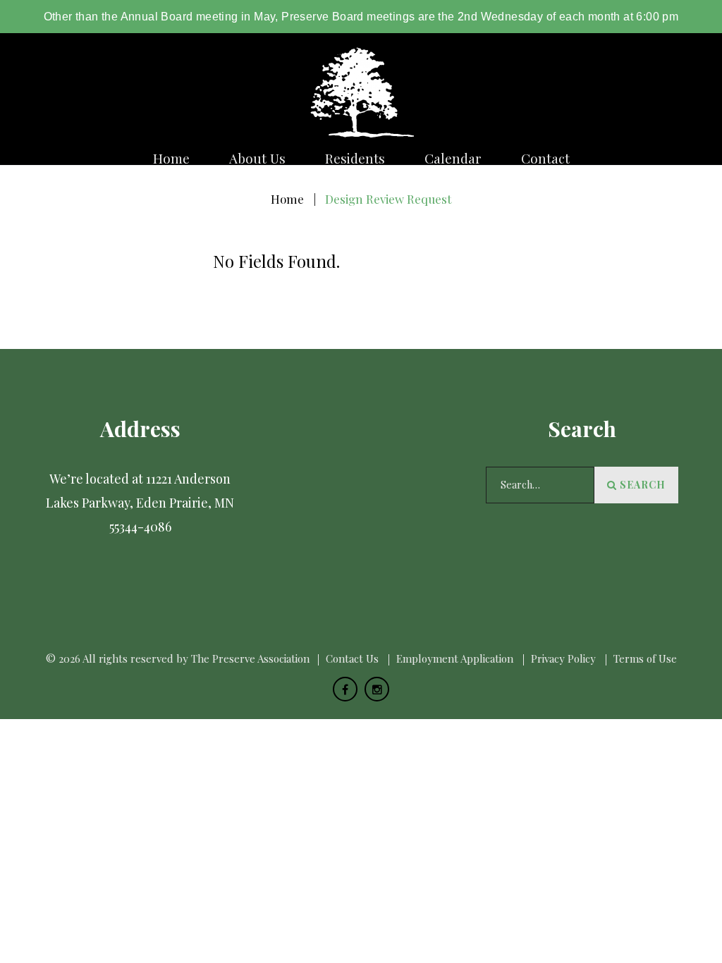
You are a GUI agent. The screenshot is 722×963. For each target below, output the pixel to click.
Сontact (545, 158)
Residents (355, 158)
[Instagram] (377, 689)
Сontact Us (352, 658)
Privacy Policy (563, 658)
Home (171, 158)
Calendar (453, 158)
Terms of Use (645, 658)
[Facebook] (345, 689)
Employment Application (454, 658)
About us (257, 158)
